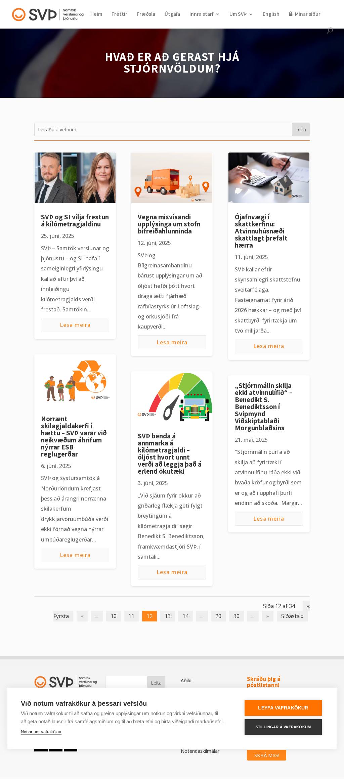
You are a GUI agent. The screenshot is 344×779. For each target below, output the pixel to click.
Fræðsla (146, 14)
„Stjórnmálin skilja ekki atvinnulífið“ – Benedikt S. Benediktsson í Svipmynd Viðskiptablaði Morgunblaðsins (264, 406)
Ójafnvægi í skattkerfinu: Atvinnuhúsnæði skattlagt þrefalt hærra (261, 231)
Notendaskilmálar (200, 751)
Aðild (186, 680)
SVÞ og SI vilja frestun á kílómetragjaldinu (75, 220)
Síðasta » (292, 616)
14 (185, 616)
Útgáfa (172, 14)
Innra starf (201, 14)
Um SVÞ (238, 14)
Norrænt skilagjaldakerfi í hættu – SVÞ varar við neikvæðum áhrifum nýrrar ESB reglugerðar (74, 436)
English (271, 14)
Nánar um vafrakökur (41, 731)
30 (236, 616)
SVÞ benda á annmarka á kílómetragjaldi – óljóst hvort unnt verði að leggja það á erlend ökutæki (170, 453)
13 (168, 616)
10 (114, 616)
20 (218, 616)
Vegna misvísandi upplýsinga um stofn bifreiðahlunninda (169, 223)
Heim (96, 14)
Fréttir (119, 14)
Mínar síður (307, 14)
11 (131, 616)
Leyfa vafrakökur (283, 707)
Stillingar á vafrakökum (283, 727)
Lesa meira (75, 325)
